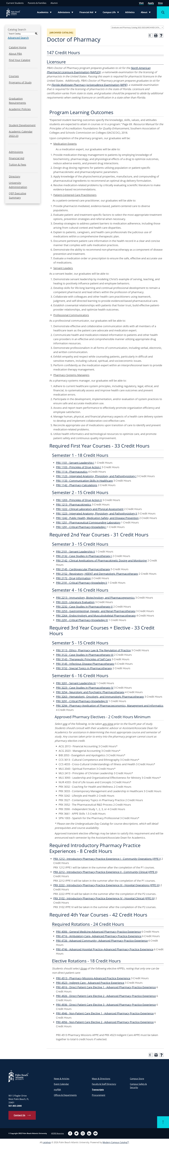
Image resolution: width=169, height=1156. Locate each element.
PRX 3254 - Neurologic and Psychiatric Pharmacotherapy (90, 692)
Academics (45, 13)
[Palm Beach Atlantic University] (18, 1076)
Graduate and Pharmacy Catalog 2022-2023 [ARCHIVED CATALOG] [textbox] (137, 27)
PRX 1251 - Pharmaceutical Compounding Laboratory (88, 522)
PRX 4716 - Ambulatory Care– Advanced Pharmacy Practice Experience (98, 936)
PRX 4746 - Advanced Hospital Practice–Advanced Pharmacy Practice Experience (104, 949)
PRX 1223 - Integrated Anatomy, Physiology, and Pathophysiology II (96, 513)
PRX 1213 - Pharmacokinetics (73, 504)
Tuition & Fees (17, 164)
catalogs (47, 1142)
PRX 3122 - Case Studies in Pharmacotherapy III (84, 655)
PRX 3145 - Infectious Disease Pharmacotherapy (85, 664)
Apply (151, 3)
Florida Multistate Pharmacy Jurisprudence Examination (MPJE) (89, 85)
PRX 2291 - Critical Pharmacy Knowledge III (82, 620)
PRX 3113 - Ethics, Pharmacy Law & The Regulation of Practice (93, 650)
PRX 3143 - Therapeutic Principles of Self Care (83, 659)
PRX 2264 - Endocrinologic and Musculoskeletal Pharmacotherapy (96, 615)
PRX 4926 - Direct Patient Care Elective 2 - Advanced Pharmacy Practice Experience (106, 996)
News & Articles (61, 1078)
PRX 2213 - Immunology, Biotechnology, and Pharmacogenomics (95, 597)
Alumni (54, 3)
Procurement (98, 1095)
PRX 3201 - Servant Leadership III (76, 683)
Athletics (130, 12)
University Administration (18, 185)
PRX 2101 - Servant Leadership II (75, 551)
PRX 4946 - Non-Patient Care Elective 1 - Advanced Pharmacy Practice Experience (105, 1013)
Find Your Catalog (19, 60)
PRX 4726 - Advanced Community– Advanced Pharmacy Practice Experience (102, 940)
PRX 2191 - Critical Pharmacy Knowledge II (81, 582)
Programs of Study (20, 82)
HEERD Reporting (57, 1133)
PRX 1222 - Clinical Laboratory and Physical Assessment (89, 509)
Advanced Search (18, 37)
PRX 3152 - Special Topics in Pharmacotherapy (84, 668)
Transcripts (98, 1089)
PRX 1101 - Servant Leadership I (75, 462)
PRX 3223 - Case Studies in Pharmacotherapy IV (84, 687)
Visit (141, 3)
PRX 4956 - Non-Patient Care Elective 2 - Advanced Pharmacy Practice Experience (105, 1022)
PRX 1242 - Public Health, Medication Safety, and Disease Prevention (97, 518)
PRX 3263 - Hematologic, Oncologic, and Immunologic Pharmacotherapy (100, 696)
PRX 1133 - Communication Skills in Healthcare (84, 480)
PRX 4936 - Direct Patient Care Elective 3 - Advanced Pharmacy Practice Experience (106, 1004)
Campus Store (137, 1078)
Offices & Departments (65, 1095)
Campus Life (111, 13)
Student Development (22, 125)
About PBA (15, 53)
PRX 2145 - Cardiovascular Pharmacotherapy (83, 569)
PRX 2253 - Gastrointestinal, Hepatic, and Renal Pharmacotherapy (95, 611)
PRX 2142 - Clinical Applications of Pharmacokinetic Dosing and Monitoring (101, 560)
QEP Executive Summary (17, 195)
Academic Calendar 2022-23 (20, 134)
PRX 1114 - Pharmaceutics (72, 471)
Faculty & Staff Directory (104, 1084)
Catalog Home (17, 47)
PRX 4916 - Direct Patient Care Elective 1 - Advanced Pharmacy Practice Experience (106, 987)
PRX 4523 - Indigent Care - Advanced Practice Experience (90, 983)
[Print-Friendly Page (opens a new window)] (156, 35)
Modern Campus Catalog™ (116, 1142)
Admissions (66, 13)
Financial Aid (88, 13)
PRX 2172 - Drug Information (73, 578)
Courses (14, 76)
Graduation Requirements (17, 101)
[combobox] (137, 27)
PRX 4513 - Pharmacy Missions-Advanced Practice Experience (93, 978)
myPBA (57, 1089)
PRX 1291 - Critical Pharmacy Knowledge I (81, 527)
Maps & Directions (101, 1078)
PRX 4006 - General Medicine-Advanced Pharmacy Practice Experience (98, 931)
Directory (14, 176)
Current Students (15, 3)
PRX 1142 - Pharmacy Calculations (76, 485)
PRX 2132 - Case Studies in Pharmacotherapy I (84, 556)
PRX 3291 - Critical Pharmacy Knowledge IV (82, 701)
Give (160, 3)
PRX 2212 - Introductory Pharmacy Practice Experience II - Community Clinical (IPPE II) (105, 872)
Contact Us (19, 1115)
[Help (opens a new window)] (161, 35)
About (146, 13)
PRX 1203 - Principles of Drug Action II (79, 500)
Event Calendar (61, 1084)
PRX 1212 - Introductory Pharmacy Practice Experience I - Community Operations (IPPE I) (107, 859)
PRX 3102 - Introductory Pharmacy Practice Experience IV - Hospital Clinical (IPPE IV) (104, 898)
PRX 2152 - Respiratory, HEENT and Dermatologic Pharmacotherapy (97, 573)
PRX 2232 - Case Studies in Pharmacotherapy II (84, 606)
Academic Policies (20, 109)
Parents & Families (37, 3)
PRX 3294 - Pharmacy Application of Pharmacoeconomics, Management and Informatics (109, 705)
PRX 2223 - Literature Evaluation (75, 602)
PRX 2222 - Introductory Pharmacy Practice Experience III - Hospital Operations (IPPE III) (106, 885)
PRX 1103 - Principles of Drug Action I (78, 467)
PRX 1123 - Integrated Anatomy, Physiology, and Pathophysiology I (96, 476)
